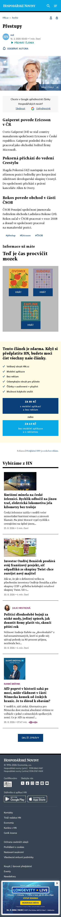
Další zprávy (30, 737)
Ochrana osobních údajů (16, 842)
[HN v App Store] (37, 799)
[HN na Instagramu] (32, 783)
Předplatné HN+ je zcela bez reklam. (42, 451)
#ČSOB (39, 235)
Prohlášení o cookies (14, 847)
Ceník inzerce (10, 833)
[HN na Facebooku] (27, 783)
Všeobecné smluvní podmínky (19, 857)
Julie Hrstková (21, 608)
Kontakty (8, 813)
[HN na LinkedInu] (37, 783)
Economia (9, 823)
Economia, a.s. (25, 765)
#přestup (10, 235)
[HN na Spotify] (42, 783)
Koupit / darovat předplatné (18, 866)
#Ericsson (25, 235)
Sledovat (20, 109)
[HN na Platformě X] (22, 783)
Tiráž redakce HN (12, 818)
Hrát (18, 292)
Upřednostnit (43, 109)
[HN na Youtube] (47, 783)
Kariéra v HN (10, 828)
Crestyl (51, 87)
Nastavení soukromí (14, 852)
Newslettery (10, 876)
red (12, 34)
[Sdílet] (51, 18)
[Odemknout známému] (56, 18)
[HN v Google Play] (15, 799)
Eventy (7, 871)
